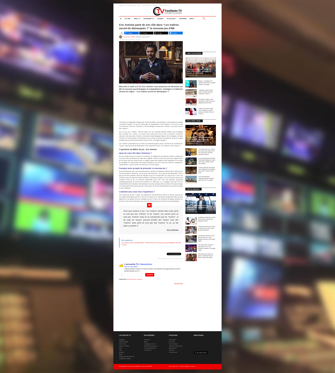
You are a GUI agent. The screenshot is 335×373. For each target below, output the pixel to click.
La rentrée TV (148, 350)
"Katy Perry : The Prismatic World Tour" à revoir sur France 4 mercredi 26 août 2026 (200, 139)
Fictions (155, 5)
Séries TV (167, 5)
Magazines (122, 5)
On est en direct (173, 344)
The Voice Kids (173, 352)
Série (120, 348)
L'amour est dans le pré (175, 346)
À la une (127, 18)
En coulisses (171, 18)
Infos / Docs (122, 344)
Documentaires (146, 5)
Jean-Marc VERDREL (130, 37)
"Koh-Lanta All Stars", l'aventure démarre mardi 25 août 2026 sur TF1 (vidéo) (206, 178)
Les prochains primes (150, 348)
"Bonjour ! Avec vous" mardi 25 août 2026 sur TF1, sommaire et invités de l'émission (199, 71)
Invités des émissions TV (151, 346)
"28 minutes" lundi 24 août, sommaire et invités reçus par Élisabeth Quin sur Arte (206, 101)
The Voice (171, 350)
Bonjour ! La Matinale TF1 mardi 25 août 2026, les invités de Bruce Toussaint (206, 82)
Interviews (183, 18)
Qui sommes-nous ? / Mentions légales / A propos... (182, 366)
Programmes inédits (125, 358)
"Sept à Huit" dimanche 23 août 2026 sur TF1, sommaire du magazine (199, 207)
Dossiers (160, 18)
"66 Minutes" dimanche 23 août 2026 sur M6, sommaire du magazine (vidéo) (206, 219)
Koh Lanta (172, 342)
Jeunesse (121, 352)
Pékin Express (173, 348)
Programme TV (148, 18)
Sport (120, 354)
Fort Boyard (172, 340)
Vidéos (191, 18)
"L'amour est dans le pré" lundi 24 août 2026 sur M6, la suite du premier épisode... (206, 228)
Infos (139, 5)
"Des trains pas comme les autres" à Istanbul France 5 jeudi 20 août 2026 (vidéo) (205, 255)
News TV (137, 18)
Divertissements (131, 5)
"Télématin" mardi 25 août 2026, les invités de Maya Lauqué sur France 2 (205, 91)
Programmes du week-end (126, 356)
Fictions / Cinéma (124, 346)
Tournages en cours (149, 344)
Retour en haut (178, 283)
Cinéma (161, 5)
